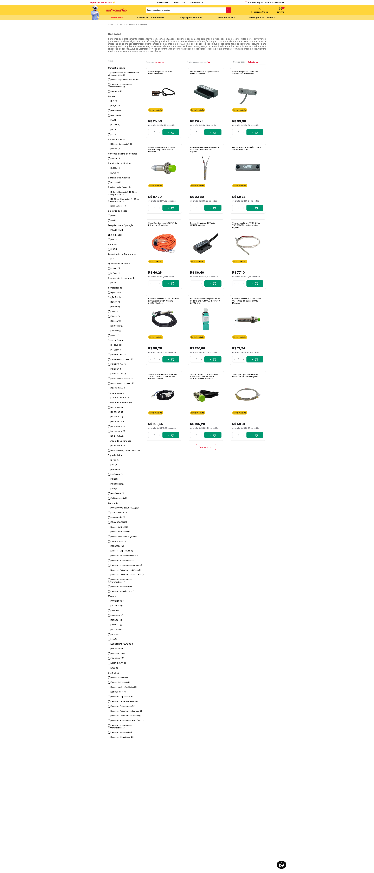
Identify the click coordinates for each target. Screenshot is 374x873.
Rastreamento (197, 2)
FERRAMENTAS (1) (119, 513)
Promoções (116, 17)
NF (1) (113, 129)
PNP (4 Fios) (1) (117, 493)
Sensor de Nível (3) (119, 527)
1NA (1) (114, 101)
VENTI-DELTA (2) (118, 663)
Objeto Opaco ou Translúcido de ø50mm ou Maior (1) (123, 73)
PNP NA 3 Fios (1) (118, 374)
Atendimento (162, 2)
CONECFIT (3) (117, 615)
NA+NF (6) (115, 125)
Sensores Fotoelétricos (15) (123, 560)
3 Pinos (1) (115, 268)
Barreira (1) (115, 469)
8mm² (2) (115, 335)
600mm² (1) (116, 321)
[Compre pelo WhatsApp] (281, 865)
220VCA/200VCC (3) (120, 398)
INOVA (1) (115, 634)
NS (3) (113, 134)
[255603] (254, 283)
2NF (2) (114, 465)
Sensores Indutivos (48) (121, 586)
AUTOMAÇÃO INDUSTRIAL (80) (125, 508)
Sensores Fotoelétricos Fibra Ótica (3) (127, 575)
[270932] (170, 435)
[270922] (212, 435)
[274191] (170, 132)
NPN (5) (114, 479)
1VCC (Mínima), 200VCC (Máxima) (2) (127, 450)
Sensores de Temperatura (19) (124, 556)
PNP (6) (114, 489)
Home (110, 25)
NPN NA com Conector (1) (122, 359)
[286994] (254, 359)
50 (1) (113, 283)
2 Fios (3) (115, 460)
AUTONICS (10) (117, 601)
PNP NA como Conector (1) (122, 383)
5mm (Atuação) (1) (119, 206)
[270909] (212, 359)
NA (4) (113, 120)
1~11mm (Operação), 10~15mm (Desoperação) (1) (122, 193)
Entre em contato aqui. (274, 2)
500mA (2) (115, 149)
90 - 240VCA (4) (118, 426)
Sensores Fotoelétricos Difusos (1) (126, 570)
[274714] (254, 208)
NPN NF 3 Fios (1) (118, 364)
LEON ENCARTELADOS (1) (122, 644)
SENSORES (142, 25)
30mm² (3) (115, 316)
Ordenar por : (239, 62)
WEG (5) (114, 668)
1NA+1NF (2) (116, 110)
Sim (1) (114, 239)
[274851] (212, 208)
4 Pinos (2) (115, 273)
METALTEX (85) (118, 653)
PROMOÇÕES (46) (119, 522)
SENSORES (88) (117, 546)
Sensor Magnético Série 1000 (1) (125, 79)
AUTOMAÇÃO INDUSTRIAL (126, 25)
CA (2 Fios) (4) (117, 474)
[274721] (254, 132)
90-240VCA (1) (117, 436)
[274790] (212, 132)
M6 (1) (113, 220)
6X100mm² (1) (117, 326)
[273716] (170, 283)
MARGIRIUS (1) (117, 649)
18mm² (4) (115, 307)
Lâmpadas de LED (226, 17)
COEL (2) (115, 610)
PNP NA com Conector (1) (122, 378)
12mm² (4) (115, 302)
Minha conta (179, 2)
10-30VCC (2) (117, 412)
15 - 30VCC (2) (117, 421)
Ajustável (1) (116, 292)
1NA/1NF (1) (115, 106)
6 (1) (113, 259)
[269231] (254, 435)
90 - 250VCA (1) (118, 431)
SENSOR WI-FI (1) (118, 541)
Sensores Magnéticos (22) (122, 591)
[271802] (170, 359)
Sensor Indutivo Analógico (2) (124, 536)
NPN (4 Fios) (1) (117, 484)
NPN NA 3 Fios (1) (118, 354)
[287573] (170, 208)
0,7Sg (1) (115, 173)
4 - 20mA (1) (116, 350)
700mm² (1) (116, 331)
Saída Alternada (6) (119, 498)
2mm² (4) (115, 311)
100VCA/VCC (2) (118, 445)
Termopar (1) (116, 91)
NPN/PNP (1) (116, 369)
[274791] (212, 283)
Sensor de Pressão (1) (120, 532)
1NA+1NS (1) (116, 115)
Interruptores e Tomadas (262, 17)
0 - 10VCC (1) (116, 345)
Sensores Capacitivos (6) (122, 551)
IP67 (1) (114, 249)
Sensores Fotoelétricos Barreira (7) (126, 565)
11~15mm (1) (116, 182)
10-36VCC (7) (117, 417)
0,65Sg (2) (115, 168)
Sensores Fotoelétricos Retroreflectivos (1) (120, 85)
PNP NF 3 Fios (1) (118, 388)
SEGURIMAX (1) (117, 658)
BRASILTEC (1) (117, 606)
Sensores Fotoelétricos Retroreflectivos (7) (120, 580)
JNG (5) (114, 639)
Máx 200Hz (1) (117, 230)
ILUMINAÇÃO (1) (118, 517)
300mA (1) (115, 158)
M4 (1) (113, 215)
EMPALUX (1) (116, 625)
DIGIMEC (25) (116, 620)
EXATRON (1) (116, 629)
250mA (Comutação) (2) (121, 144)
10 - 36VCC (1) (117, 407)
